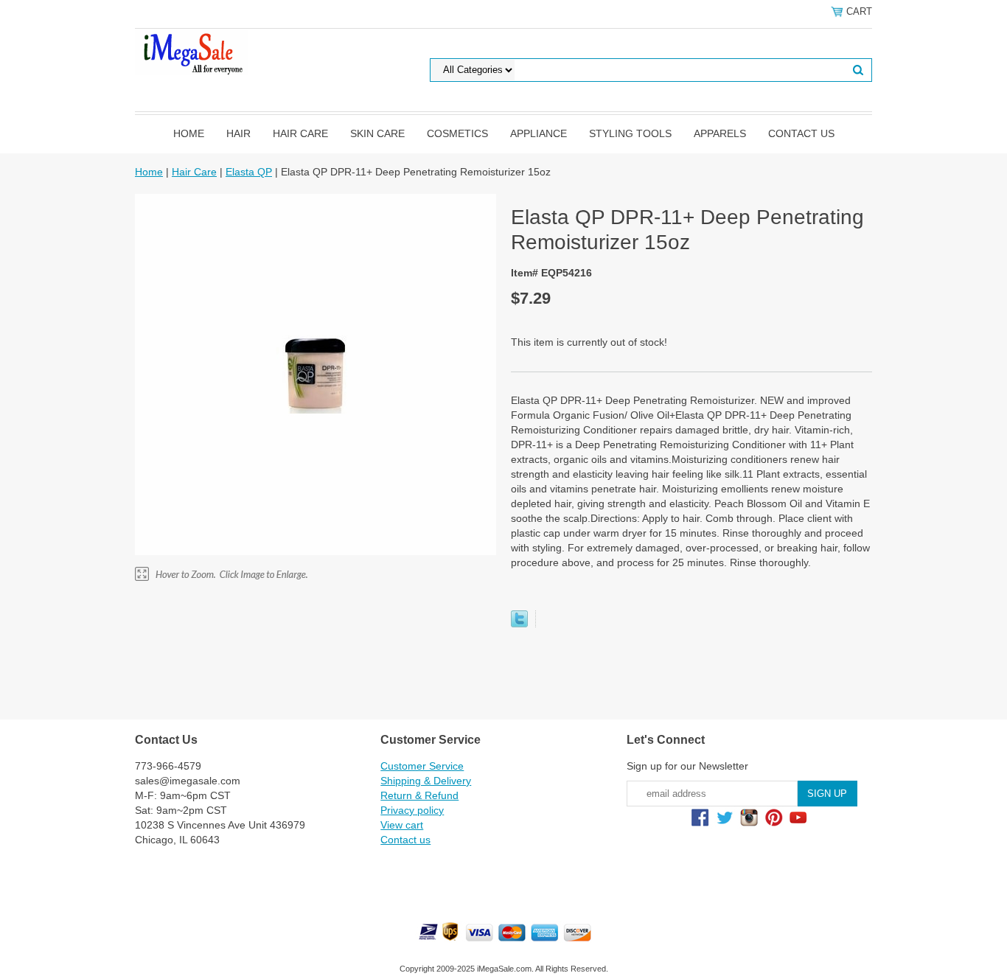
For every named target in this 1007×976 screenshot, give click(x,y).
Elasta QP (249, 172)
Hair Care (300, 133)
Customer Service (422, 766)
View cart (401, 825)
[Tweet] (519, 624)
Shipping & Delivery (425, 781)
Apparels (720, 133)
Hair (238, 133)
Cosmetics (457, 133)
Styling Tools (630, 133)
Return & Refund (419, 795)
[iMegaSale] (191, 51)
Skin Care (377, 133)
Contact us (801, 133)
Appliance (538, 133)
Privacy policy (412, 810)
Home (188, 133)
